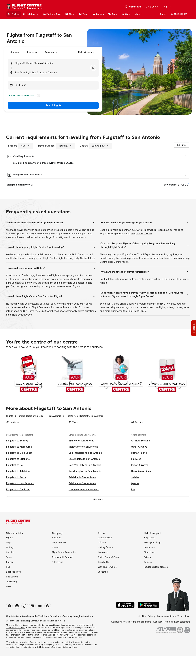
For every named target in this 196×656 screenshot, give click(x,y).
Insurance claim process (156, 567)
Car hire (10, 552)
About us (56, 537)
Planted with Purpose (62, 557)
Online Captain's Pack (108, 557)
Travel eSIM (103, 562)
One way (14, 52)
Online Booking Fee (57, 632)
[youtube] (40, 606)
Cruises (100, 14)
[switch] (37, 97)
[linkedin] (32, 606)
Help (165, 7)
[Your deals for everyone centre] (75, 374)
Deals (114, 14)
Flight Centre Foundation (64, 552)
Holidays (30, 14)
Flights (15, 14)
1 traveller (32, 52)
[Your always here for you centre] (167, 374)
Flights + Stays (53, 14)
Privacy (147, 557)
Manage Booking (152, 542)
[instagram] (17, 606)
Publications (12, 576)
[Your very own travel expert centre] (121, 374)
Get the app (135, 7)
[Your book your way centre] (29, 374)
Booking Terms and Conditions (50, 637)
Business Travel (13, 572)
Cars (127, 14)
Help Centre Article (84, 258)
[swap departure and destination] (93, 68)
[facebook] (9, 606)
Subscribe (103, 572)
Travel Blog (11, 581)
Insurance (103, 552)
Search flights (53, 105)
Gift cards (103, 542)
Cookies (148, 562)
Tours (85, 14)
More (137, 14)
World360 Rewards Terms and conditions (131, 622)
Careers (56, 547)
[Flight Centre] (18, 522)
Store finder (149, 552)
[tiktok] (24, 606)
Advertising (57, 562)
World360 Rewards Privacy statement (171, 622)
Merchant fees (71, 635)
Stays (72, 14)
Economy (49, 52)
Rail (8, 567)
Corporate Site (59, 542)
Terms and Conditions (15, 628)
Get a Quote (152, 7)
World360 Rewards (107, 567)
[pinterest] (47, 606)
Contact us (149, 547)
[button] (98, 499)
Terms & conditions (166, 616)
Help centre (149, 537)
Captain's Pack (105, 537)
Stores (163, 14)
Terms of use (183, 616)
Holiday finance (105, 547)
